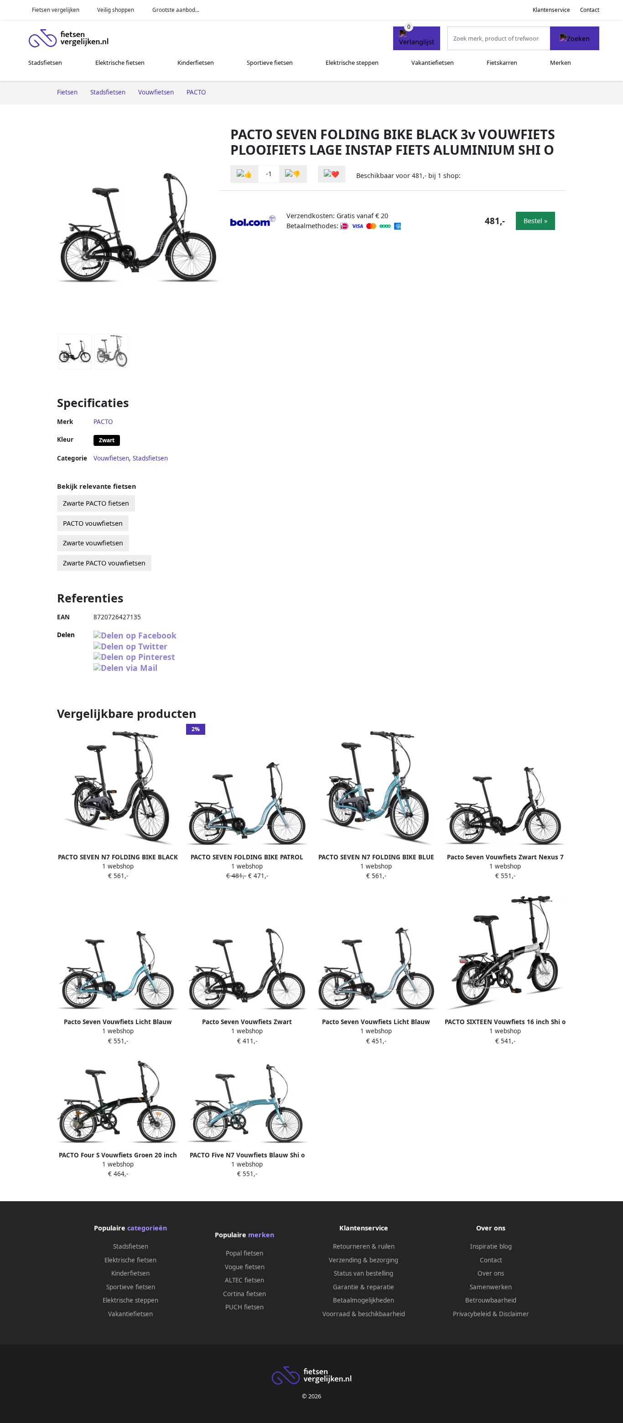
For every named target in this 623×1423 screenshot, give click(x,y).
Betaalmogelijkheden (363, 1300)
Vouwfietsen (111, 458)
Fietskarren (502, 62)
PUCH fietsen (244, 1307)
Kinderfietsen (195, 62)
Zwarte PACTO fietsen (96, 503)
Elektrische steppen (352, 62)
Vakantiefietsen (432, 62)
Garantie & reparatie (363, 1287)
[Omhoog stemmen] (244, 174)
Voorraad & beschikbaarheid (363, 1314)
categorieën (147, 1228)
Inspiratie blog (491, 1246)
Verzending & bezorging (363, 1260)
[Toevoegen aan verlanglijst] (331, 174)
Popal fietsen (244, 1253)
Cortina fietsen (244, 1294)
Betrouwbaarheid (490, 1300)
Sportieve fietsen (270, 62)
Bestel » (535, 220)
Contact (589, 9)
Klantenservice (551, 9)
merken (261, 1234)
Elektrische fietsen (120, 62)
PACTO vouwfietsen (93, 523)
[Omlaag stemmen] (292, 174)
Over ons (491, 1273)
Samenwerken (491, 1287)
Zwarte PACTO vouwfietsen (104, 563)
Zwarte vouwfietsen (93, 543)
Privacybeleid (472, 1314)
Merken (560, 62)
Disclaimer (514, 1314)
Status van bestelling (363, 1273)
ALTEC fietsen (244, 1280)
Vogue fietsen (245, 1267)
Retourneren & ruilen (364, 1246)
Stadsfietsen (45, 62)
